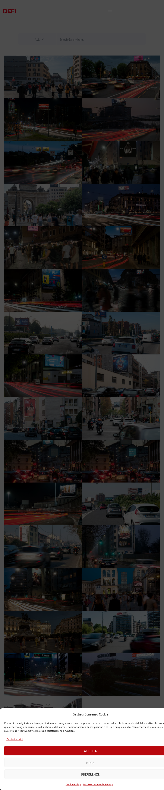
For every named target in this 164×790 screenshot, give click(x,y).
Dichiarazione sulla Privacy (98, 784)
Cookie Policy (73, 784)
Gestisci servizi (14, 739)
